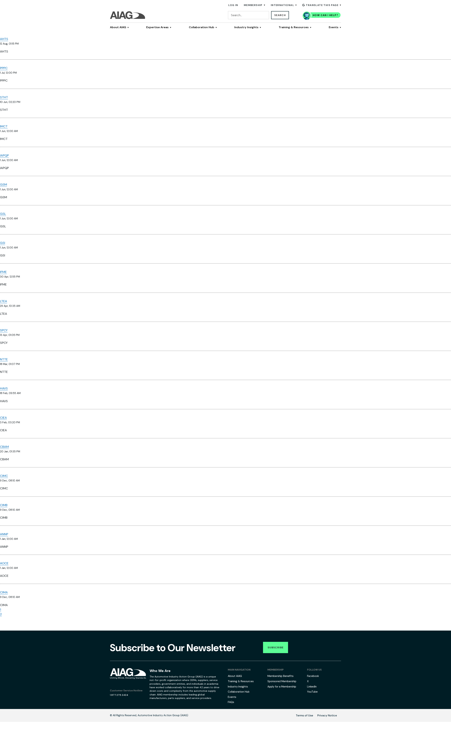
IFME (3, 272)
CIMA (4, 592)
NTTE (4, 359)
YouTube (312, 691)
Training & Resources (294, 27)
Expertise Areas (157, 27)
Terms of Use (304, 715)
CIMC (4, 476)
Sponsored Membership (281, 681)
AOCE (4, 563)
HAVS (4, 388)
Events (333, 27)
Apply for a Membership (281, 686)
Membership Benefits (280, 676)
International (282, 5)
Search (280, 15)
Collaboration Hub (201, 27)
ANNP (4, 534)
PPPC (4, 68)
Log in (233, 5)
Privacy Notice (327, 715)
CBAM (4, 447)
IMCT (4, 126)
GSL (3, 214)
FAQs (231, 702)
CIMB (3, 505)
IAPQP (4, 155)
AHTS (4, 39)
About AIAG (118, 27)
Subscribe (276, 647)
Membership (253, 5)
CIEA (3, 418)
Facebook (313, 676)
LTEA (3, 301)
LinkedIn (312, 686)
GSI (2, 243)
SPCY (4, 330)
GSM (3, 184)
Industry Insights (246, 27)
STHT (4, 97)
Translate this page (322, 5)
